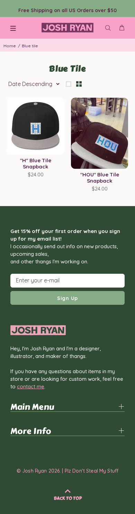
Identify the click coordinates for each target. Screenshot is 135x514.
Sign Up (67, 298)
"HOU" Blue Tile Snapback (99, 177)
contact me (30, 386)
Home (9, 45)
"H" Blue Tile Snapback (35, 163)
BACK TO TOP (68, 498)
